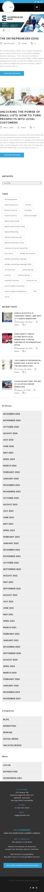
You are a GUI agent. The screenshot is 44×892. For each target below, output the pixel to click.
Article (28, 205)
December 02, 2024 (25, 322)
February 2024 (11, 472)
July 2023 (8, 511)
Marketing (9, 726)
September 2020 (12, 653)
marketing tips (28, 270)
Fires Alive (9, 253)
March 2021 (9, 627)
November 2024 (12, 420)
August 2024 (10, 433)
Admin (24, 43)
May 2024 (8, 453)
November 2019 (12, 698)
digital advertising (12, 221)
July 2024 (8, 440)
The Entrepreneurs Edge (19, 38)
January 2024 (11, 478)
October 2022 (11, 563)
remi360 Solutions (12, 280)
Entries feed (10, 771)
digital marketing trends (14, 242)
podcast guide (23, 275)
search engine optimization (15, 291)
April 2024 (9, 459)
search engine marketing (14, 286)
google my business (28, 253)
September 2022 (12, 569)
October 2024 (11, 427)
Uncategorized (12, 745)
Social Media (10, 739)
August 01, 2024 (23, 390)
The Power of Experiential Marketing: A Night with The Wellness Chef (27, 363)
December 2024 (11, 414)
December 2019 (11, 692)
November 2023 (12, 491)
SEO (35, 291)
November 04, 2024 (25, 348)
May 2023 (8, 524)
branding (28, 210)
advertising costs (12, 205)
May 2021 (8, 614)
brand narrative (11, 215)
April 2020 (9, 666)
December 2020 (11, 647)
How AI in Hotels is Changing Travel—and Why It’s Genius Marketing (27, 316)
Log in (6, 765)
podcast (8, 275)
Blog (6, 719)
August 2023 (10, 504)
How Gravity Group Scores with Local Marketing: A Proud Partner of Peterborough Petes (27, 339)
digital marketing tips (13, 237)
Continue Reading (12, 73)
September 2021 (12, 588)
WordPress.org (12, 778)
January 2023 (11, 543)
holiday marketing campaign (16, 259)
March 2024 (9, 466)
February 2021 (11, 634)
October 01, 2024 (24, 369)
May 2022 (8, 582)
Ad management (11, 199)
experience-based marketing (16, 248)
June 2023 (8, 517)
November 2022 (12, 556)
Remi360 (7, 732)
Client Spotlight (30, 215)
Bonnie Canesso (11, 210)
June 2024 (8, 446)
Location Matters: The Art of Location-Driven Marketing (27, 384)
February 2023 (11, 537)
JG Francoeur (10, 270)
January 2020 (11, 685)
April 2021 (9, 621)
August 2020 (10, 660)
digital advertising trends (15, 226)
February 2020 (11, 679)
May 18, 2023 (9, 43)
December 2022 (11, 550)
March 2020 (9, 673)
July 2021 (8, 601)
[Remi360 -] (9, 7)
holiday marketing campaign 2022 (18, 264)
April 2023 (9, 530)
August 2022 (10, 575)
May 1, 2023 (8, 127)
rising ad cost (31, 280)
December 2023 (11, 485)
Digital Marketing (12, 232)
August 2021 (10, 595)
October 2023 (11, 498)
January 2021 (11, 640)
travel (7, 297)
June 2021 (8, 608)
